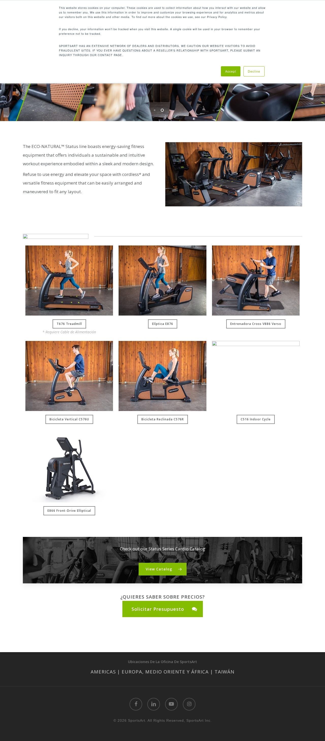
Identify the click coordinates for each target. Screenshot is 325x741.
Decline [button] (254, 71)
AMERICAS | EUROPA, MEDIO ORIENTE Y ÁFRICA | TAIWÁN (162, 671)
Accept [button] (230, 71)
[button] (69, 323)
